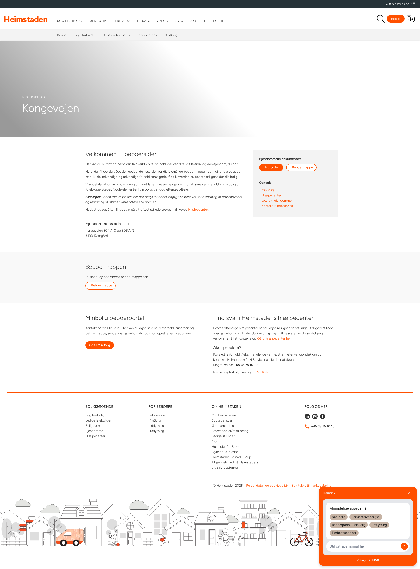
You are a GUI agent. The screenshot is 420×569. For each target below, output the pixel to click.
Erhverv (122, 21)
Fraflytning (156, 431)
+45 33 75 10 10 (323, 426)
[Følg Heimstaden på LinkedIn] (307, 418)
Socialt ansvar (222, 420)
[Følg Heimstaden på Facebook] (322, 418)
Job (193, 21)
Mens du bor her (115, 35)
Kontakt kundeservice (277, 206)
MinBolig (170, 35)
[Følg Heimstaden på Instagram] (315, 418)
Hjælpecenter (215, 21)
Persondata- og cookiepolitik (267, 485)
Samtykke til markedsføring (311, 485)
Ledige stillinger (223, 436)
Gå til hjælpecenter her (274, 338)
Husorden (272, 167)
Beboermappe (302, 167)
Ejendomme (99, 21)
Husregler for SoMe (226, 447)
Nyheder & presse (225, 452)
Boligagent (93, 426)
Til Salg (143, 21)
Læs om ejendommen (277, 201)
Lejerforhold (84, 35)
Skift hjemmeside (397, 4)
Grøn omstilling (223, 426)
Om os (162, 21)
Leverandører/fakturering (230, 431)
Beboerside (157, 415)
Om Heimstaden (224, 415)
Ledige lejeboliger (98, 420)
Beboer (395, 18)
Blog (178, 21)
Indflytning (156, 426)
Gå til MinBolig (99, 345)
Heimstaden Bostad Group (231, 457)
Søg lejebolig (69, 21)
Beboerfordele (147, 35)
